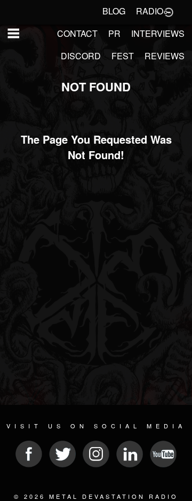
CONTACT (77, 33)
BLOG (113, 11)
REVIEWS (165, 56)
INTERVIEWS (158, 33)
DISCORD (81, 56)
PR (114, 33)
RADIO (149, 11)
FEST (122, 56)
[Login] (168, 11)
